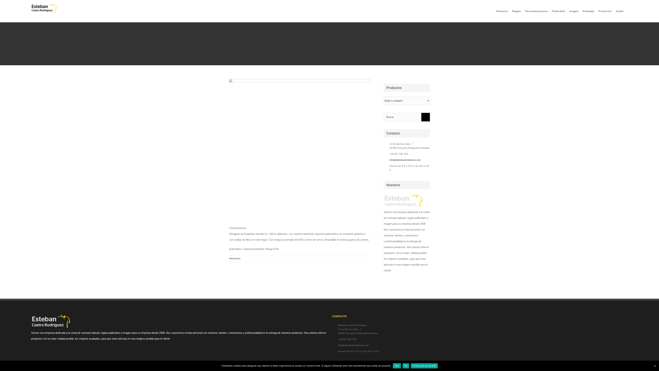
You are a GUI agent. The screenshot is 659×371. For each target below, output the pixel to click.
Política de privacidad (424, 365)
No (406, 365)
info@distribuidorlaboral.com (405, 160)
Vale (397, 365)
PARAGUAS (234, 258)
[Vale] (654, 366)
